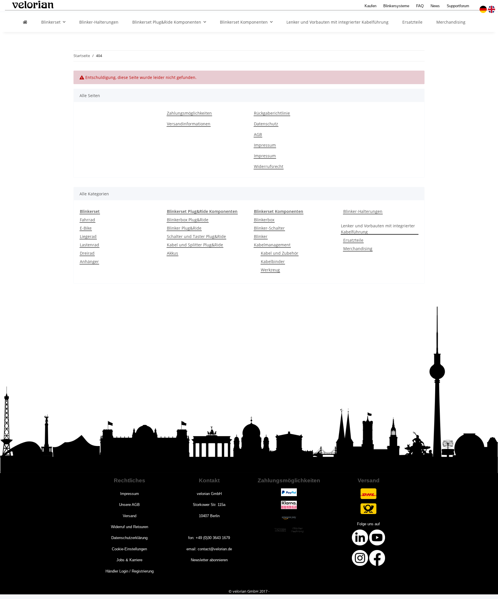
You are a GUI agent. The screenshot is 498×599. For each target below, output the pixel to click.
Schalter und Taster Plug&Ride (196, 236)
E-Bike (86, 228)
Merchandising (357, 248)
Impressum (265, 145)
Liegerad (88, 236)
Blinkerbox (264, 219)
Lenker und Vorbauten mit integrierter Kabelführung (378, 229)
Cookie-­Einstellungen (129, 549)
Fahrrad (87, 219)
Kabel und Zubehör (279, 253)
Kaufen (370, 6)
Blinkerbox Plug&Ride (187, 219)
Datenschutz (266, 123)
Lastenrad (89, 244)
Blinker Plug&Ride (184, 228)
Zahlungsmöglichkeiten (189, 113)
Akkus (172, 253)
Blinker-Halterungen (362, 211)
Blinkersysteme (396, 6)
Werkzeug (270, 270)
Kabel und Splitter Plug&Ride (195, 244)
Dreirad (87, 253)
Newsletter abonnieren (209, 560)
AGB (258, 134)
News (435, 6)
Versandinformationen (188, 123)
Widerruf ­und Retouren (129, 527)
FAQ (420, 6)
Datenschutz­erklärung (129, 538)
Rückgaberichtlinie (272, 113)
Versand (129, 516)
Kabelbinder (273, 261)
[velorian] (25, 22)
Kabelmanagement (272, 244)
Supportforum (458, 6)
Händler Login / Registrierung (129, 571)
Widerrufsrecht (268, 166)
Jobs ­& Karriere (129, 560)
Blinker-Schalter (269, 228)
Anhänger (89, 261)
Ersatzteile (353, 240)
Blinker (260, 236)
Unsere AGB (129, 504)
